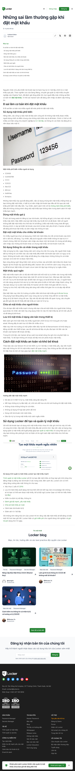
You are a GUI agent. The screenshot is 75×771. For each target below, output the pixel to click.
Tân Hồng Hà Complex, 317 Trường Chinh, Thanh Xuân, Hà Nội (29, 686)
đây (8, 495)
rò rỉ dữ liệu (39, 121)
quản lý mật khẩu (46, 431)
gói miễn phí (39, 518)
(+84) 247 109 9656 (17, 692)
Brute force (63, 293)
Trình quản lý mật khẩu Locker (15, 478)
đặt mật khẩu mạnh (39, 351)
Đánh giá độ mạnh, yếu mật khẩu (17, 502)
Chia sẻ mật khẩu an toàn (15, 505)
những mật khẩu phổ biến (60, 206)
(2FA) (21, 487)
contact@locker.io (13, 689)
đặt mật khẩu (17, 98)
